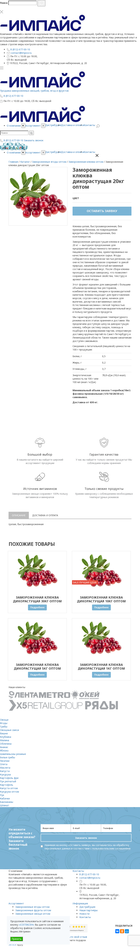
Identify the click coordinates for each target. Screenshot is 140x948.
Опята (3, 764)
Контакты (89, 152)
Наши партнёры (88, 910)
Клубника (5, 736)
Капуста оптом (9, 788)
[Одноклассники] (122, 931)
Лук (2, 795)
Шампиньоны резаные (13, 754)
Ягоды (3, 723)
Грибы (3, 726)
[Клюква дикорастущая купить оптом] (37, 571)
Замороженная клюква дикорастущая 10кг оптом (101, 599)
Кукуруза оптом (9, 791)
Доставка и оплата (72, 152)
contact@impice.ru (89, 877)
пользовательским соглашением (111, 848)
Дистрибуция (53, 152)
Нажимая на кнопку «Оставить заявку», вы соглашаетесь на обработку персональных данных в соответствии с (87, 846)
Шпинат (4, 805)
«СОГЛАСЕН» (26, 924)
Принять (17, 938)
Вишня (4, 733)
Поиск (4, 2)
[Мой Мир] (127, 931)
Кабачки (5, 798)
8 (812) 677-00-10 (89, 874)
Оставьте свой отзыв (74, 936)
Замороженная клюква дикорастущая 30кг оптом (37, 599)
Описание (18, 515)
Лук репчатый (8, 781)
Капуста (5, 771)
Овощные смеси (9, 730)
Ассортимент (33, 152)
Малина (4, 740)
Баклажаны (6, 801)
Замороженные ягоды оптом (32, 906)
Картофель (6, 784)
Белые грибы (7, 757)
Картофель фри (9, 778)
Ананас (4, 747)
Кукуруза (5, 774)
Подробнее (37, 607)
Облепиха (5, 743)
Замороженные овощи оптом (32, 913)
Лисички (4, 760)
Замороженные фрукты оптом (33, 910)
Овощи (4, 719)
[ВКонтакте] (117, 931)
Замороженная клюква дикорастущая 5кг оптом (37, 666)
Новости (84, 913)
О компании (14, 152)
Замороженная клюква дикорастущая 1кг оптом (101, 666)
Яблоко (4, 750)
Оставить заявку (102, 211)
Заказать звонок (33, 140)
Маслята (5, 767)
